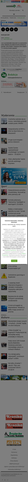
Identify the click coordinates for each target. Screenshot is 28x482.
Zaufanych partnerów (10, 250)
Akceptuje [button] (14, 260)
